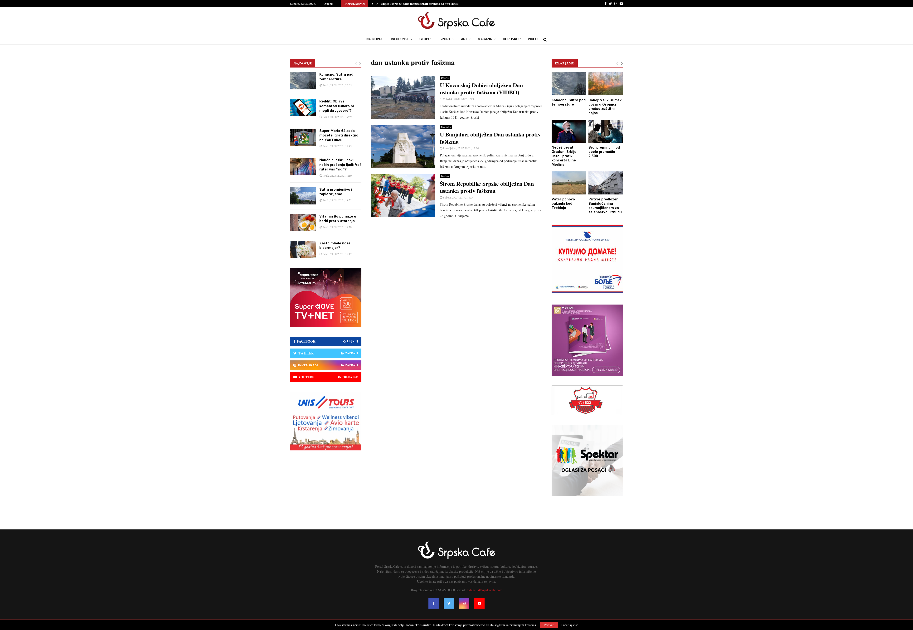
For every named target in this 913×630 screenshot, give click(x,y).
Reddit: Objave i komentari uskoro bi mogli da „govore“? (336, 106)
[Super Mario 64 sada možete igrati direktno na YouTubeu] (303, 137)
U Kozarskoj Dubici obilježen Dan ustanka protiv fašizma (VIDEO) (481, 88)
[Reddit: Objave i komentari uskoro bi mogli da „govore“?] (303, 107)
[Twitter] (449, 603)
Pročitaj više (569, 625)
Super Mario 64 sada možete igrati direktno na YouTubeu (338, 135)
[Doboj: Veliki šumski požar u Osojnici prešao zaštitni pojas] (605, 83)
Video (533, 39)
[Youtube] (479, 603)
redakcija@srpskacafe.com (484, 590)
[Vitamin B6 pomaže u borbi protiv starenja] (303, 222)
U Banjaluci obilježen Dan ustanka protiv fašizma (490, 137)
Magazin (485, 39)
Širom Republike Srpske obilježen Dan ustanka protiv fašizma (487, 187)
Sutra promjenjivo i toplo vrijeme (335, 191)
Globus (425, 39)
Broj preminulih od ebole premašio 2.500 (604, 151)
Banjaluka (446, 127)
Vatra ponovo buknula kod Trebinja (563, 203)
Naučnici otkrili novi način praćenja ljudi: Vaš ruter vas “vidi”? (424, 3)
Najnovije (375, 39)
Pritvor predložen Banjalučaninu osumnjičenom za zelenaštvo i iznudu (605, 205)
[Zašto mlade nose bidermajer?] (303, 249)
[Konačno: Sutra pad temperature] (303, 80)
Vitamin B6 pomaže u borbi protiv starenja (337, 218)
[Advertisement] (456, 256)
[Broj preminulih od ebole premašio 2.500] (605, 131)
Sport (445, 39)
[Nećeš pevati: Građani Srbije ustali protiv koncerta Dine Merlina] (569, 131)
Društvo (445, 77)
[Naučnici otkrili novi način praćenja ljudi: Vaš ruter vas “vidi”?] (303, 166)
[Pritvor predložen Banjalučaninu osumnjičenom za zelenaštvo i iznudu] (605, 182)
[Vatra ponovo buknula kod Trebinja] (569, 182)
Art (464, 39)
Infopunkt (400, 39)
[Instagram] (464, 603)
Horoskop (512, 39)
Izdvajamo (564, 63)
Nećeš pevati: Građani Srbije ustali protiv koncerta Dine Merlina (564, 156)
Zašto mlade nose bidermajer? (334, 245)
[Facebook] (433, 603)
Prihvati (549, 625)
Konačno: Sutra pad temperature (336, 76)
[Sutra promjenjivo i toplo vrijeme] (303, 195)
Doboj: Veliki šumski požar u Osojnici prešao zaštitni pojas (605, 106)
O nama (328, 3)
